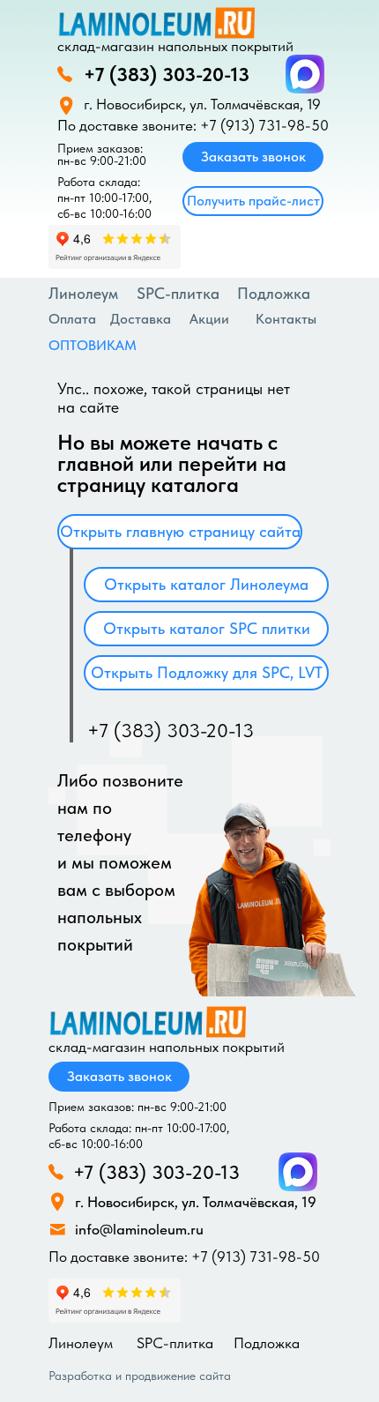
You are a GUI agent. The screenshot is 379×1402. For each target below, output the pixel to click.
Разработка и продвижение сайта (139, 1375)
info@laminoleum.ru (139, 1229)
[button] (252, 201)
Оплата (72, 318)
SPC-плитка (178, 293)
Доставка (140, 318)
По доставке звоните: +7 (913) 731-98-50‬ (193, 125)
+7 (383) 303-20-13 (166, 74)
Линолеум (83, 293)
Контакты (286, 318)
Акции (209, 318)
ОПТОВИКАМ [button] (92, 345)
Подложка (267, 1343)
